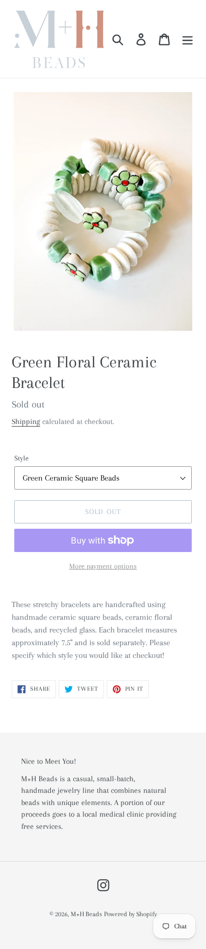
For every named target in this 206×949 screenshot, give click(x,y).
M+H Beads (86, 914)
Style (21, 458)
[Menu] (187, 39)
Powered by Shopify (130, 914)
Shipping (26, 421)
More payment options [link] (103, 566)
